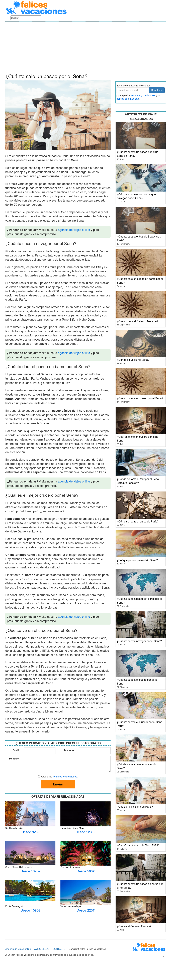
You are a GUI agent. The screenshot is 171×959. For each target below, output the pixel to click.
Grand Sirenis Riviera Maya (18, 867)
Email (16, 750)
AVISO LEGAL (41, 949)
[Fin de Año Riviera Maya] (85, 817)
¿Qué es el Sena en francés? (134, 926)
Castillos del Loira (14, 827)
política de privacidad (128, 98)
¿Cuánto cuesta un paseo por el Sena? (140, 398)
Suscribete (156, 90)
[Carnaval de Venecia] (85, 859)
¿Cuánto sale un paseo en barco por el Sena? (140, 280)
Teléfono (69, 750)
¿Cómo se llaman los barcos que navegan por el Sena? (136, 196)
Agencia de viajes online (18, 949)
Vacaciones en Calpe (70, 906)
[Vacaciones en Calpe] (85, 896)
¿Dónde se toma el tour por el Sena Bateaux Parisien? (138, 481)
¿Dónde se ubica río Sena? (133, 360)
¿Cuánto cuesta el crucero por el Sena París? (139, 724)
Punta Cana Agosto (14, 906)
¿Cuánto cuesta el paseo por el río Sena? (137, 681)
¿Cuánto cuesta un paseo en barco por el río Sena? (140, 886)
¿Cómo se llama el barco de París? (137, 521)
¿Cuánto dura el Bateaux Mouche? (137, 321)
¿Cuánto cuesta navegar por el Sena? (139, 641)
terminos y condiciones (143, 95)
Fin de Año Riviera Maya (72, 827)
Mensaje (14, 758)
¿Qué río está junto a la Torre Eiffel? (138, 845)
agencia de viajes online (74, 229)
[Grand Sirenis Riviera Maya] (30, 852)
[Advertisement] (85, 48)
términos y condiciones (65, 776)
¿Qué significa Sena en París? (135, 806)
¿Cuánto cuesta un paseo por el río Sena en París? (137, 154)
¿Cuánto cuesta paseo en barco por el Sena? (139, 600)
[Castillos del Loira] (30, 817)
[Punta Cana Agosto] (30, 890)
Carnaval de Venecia (70, 867)
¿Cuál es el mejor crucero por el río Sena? (137, 438)
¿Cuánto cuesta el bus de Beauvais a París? (139, 238)
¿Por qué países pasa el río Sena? (137, 560)
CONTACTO (59, 949)
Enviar (58, 784)
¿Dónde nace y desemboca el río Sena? (136, 766)
